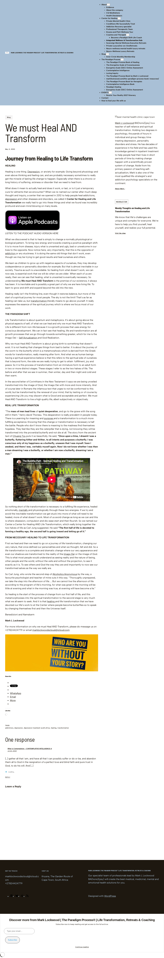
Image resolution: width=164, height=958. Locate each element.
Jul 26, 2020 (12, 751)
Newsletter (121, 202)
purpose (49, 418)
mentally (23, 510)
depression (11, 199)
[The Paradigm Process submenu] (122, 59)
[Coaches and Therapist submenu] (127, 35)
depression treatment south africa (37, 728)
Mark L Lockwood (124, 123)
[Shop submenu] (107, 54)
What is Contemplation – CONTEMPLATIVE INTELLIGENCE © (30, 749)
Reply (7, 777)
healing (51, 601)
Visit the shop (120, 233)
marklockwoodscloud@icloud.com (51, 630)
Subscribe (12, 940)
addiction (10, 253)
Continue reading (82, 947)
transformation (39, 300)
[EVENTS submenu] (110, 92)
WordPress (110, 896)
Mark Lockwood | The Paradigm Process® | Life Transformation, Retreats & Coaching (42, 53)
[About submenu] (108, 4)
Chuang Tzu (19, 436)
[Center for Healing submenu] (119, 18)
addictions (9, 728)
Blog (9, 117)
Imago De (69, 554)
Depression (33, 171)
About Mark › (120, 189)
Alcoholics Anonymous (65, 574)
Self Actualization (28, 337)
